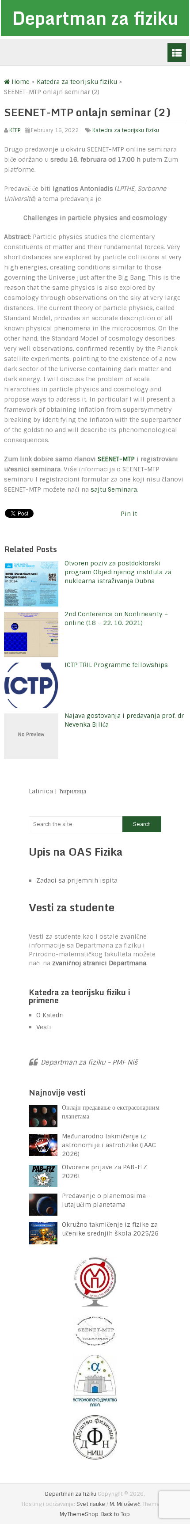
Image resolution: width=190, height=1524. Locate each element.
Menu (176, 52)
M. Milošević (125, 1504)
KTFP (14, 130)
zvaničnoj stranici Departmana (99, 963)
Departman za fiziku (95, 18)
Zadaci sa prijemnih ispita (77, 880)
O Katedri (50, 1015)
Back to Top (115, 1514)
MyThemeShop (79, 1514)
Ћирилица (72, 791)
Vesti (43, 1027)
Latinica (41, 791)
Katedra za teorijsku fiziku (125, 130)
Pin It (129, 514)
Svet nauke (90, 1504)
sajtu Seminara (114, 489)
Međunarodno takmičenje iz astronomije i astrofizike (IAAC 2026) (109, 1145)
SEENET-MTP (116, 459)
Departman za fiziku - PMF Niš (89, 1062)
